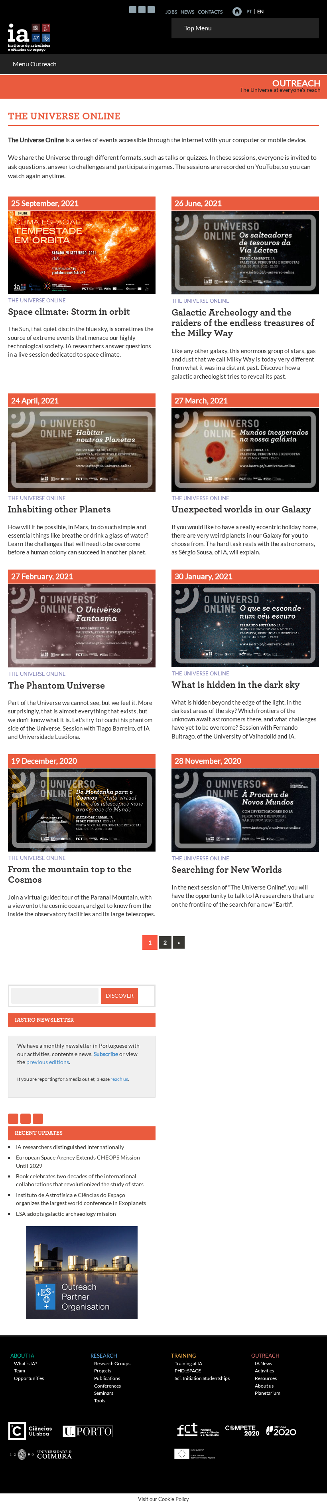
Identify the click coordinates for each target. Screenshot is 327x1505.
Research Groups (112, 1363)
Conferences (107, 1386)
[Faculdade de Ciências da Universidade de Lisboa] (32, 1427)
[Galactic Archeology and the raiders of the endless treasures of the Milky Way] (245, 254)
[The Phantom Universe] (82, 627)
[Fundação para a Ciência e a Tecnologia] (196, 1427)
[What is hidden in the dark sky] (245, 627)
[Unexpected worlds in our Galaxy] (245, 451)
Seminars (103, 1393)
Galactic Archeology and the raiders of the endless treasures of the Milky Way (242, 323)
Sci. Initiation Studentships (202, 1378)
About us (264, 1386)
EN (260, 11)
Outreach (296, 83)
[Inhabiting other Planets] (82, 451)
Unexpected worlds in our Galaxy (241, 509)
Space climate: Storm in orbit (69, 312)
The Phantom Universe (56, 686)
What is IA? (25, 1363)
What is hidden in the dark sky (235, 685)
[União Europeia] (193, 1450)
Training (183, 1355)
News (187, 12)
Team (19, 1371)
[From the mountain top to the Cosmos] (82, 811)
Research (104, 1355)
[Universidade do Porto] (87, 1427)
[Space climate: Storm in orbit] (82, 254)
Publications (107, 1378)
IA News (263, 1363)
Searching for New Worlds (226, 870)
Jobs (171, 12)
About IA (22, 1355)
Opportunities (29, 1378)
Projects (102, 1371)
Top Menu (198, 28)
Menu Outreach (35, 64)
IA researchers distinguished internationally (70, 1147)
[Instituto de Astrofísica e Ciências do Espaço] (29, 35)
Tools (99, 1401)
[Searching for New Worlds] (245, 812)
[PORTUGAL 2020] (281, 1427)
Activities (264, 1371)
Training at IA (188, 1363)
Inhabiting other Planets (59, 509)
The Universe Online (37, 300)
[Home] (237, 11)
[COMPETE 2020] (243, 1427)
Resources (266, 1378)
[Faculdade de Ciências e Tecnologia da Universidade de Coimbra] (40, 1450)
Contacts (210, 12)
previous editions (47, 1061)
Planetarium (267, 1393)
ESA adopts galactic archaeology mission (66, 1213)
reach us (119, 1079)
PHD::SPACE (188, 1371)
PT (249, 11)
